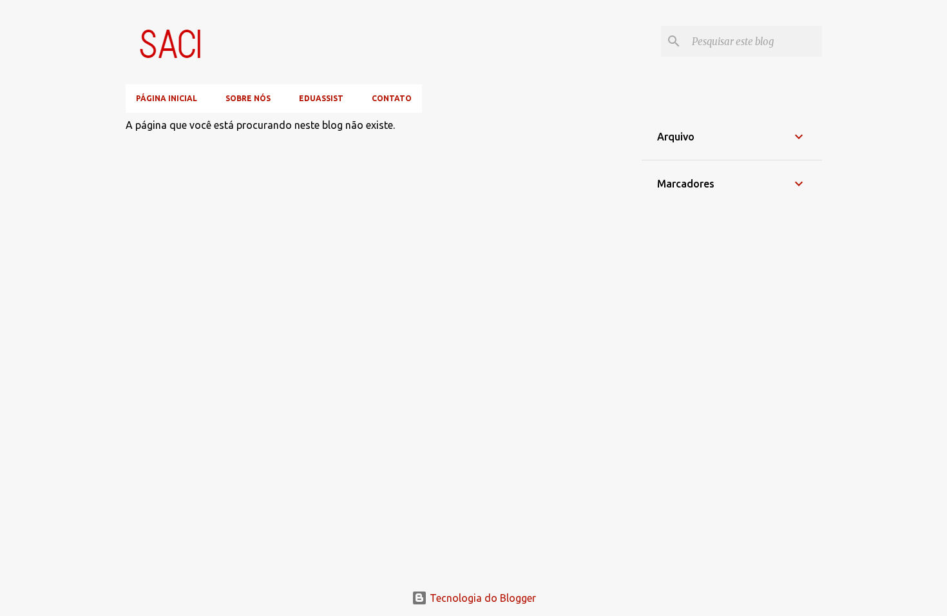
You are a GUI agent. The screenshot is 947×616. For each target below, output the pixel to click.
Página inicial (166, 98)
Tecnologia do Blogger (481, 598)
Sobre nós (248, 98)
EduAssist (321, 98)
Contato (392, 98)
